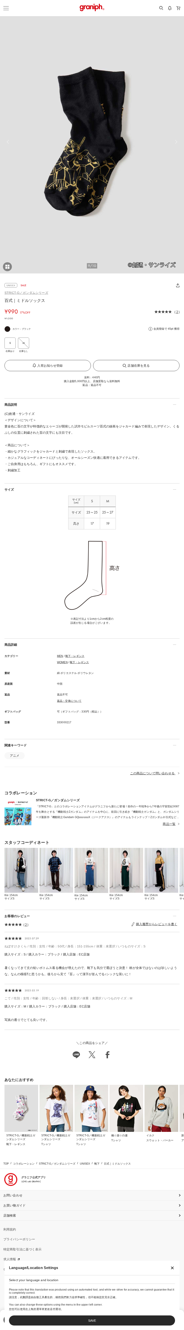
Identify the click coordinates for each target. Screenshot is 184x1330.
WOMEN (62, 662)
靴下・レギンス (74, 656)
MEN (60, 656)
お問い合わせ (12, 1195)
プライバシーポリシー (19, 1239)
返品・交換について (69, 700)
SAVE (92, 1320)
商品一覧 (169, 824)
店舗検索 (9, 1215)
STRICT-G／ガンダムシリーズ (26, 293)
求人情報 (9, 1259)
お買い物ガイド (14, 1205)
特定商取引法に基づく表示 (22, 1249)
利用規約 (9, 1229)
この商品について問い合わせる (152, 773)
